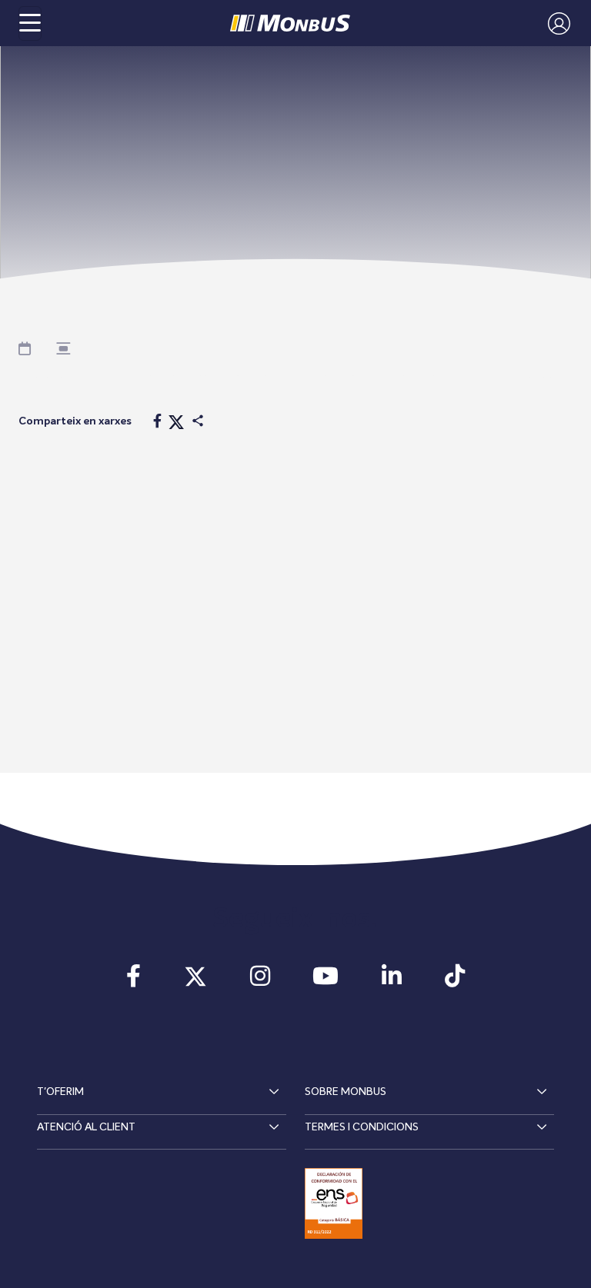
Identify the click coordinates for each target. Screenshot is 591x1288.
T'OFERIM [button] (60, 1092)
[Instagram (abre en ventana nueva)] (260, 981)
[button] (555, 23)
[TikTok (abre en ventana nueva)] (454, 981)
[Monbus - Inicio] (290, 23)
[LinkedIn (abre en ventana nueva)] (391, 981)
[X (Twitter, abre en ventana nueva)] (195, 981)
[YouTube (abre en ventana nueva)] (326, 981)
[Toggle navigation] (30, 23)
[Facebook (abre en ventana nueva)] (134, 981)
